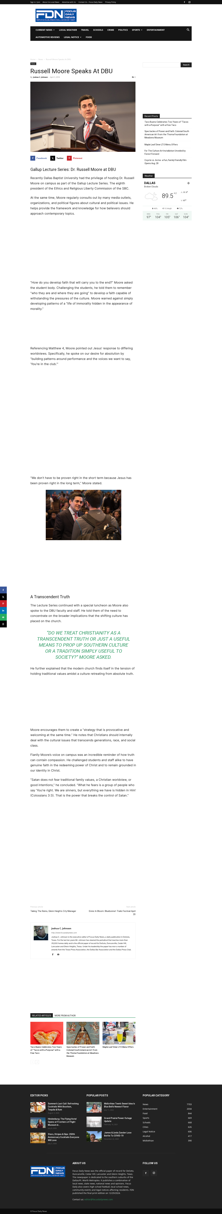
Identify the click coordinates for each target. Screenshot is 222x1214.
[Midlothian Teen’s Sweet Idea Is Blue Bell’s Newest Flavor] (94, 1107)
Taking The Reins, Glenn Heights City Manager (53, 911)
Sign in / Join (35, 2)
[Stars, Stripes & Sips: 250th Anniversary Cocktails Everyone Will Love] (37, 1138)
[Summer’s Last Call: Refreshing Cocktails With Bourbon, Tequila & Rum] (37, 1107)
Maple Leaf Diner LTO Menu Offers (118, 1047)
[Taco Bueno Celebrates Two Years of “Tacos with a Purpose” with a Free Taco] (46, 1033)
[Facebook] (184, 2)
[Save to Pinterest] (3, 603)
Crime (110, 29)
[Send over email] (3, 617)
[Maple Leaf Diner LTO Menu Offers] (119, 1033)
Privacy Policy (110, 2)
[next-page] (37, 1062)
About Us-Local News (51, 2)
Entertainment (156, 29)
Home (32, 59)
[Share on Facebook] (3, 590)
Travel (85, 29)
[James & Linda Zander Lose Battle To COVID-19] (94, 1136)
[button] (188, 30)
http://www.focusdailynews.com (64, 933)
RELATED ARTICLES (41, 1015)
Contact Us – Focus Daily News (90, 2)
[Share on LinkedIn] (3, 610)
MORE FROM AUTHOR (65, 1015)
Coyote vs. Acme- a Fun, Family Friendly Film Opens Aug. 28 (166, 162)
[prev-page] (32, 1062)
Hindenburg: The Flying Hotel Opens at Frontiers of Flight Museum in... (62, 1122)
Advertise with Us (69, 2)
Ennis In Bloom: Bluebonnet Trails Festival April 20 (112, 913)
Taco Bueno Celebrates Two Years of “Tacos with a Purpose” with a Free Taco (46, 1050)
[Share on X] (3, 596)
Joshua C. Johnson (40, 77)
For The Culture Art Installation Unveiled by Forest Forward (165, 152)
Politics (123, 29)
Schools (98, 29)
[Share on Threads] (3, 624)
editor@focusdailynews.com (98, 1199)
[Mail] (59, 954)
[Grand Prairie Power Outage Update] (94, 1122)
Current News (44, 29)
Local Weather (68, 29)
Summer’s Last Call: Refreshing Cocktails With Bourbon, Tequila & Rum (63, 1106)
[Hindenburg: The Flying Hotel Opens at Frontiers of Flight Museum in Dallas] (37, 1122)
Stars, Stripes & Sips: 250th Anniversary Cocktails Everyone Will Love (63, 1137)
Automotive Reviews (48, 37)
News (40, 59)
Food (89, 37)
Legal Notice (71, 37)
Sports (136, 29)
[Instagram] (189, 2)
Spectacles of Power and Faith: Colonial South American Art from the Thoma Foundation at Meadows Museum (167, 134)
